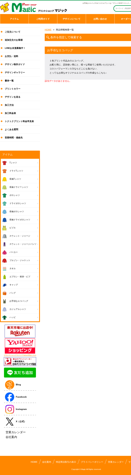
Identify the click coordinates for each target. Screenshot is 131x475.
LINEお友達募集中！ (15, 48)
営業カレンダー (116, 462)
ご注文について (12, 31)
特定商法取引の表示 (66, 462)
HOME (48, 29)
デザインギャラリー (15, 72)
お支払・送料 (11, 56)
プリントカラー (12, 88)
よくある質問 (11, 129)
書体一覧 (9, 80)
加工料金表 (10, 113)
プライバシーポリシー (92, 462)
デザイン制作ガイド (15, 64)
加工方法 (9, 105)
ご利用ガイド (43, 19)
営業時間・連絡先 (14, 137)
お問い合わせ (100, 19)
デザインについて (72, 19)
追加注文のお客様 (14, 40)
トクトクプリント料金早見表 (19, 121)
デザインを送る (12, 97)
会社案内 (46, 462)
